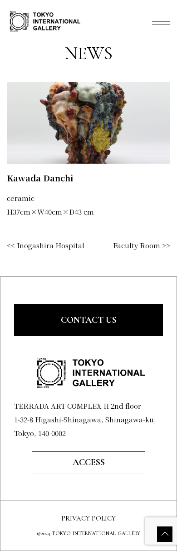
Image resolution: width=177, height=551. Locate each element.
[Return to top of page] (164, 534)
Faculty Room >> (141, 245)
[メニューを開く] (161, 21)
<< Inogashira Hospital (45, 245)
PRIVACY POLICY (88, 518)
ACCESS (89, 462)
